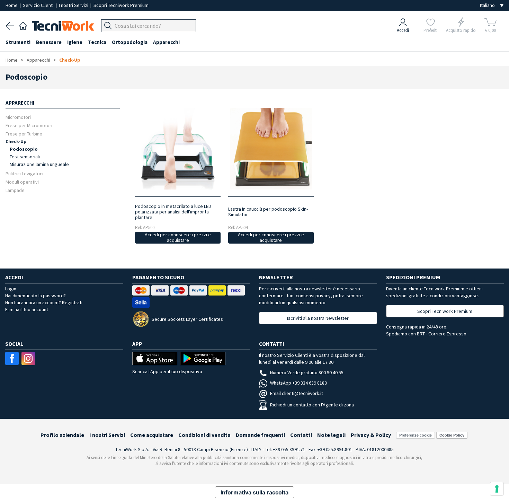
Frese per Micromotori (29, 125)
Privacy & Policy (371, 434)
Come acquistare (151, 434)
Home (12, 5)
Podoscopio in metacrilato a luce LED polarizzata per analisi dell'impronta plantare (173, 211)
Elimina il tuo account (26, 309)
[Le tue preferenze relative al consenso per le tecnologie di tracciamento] (496, 488)
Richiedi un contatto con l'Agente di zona (312, 405)
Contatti (301, 434)
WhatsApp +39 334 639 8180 (298, 383)
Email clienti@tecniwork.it (296, 393)
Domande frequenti (260, 434)
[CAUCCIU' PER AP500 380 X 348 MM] (271, 149)
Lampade (15, 190)
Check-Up (69, 60)
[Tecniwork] (23, 25)
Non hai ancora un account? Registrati (43, 302)
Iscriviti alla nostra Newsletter (318, 318)
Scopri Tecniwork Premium (121, 5)
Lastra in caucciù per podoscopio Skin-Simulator (268, 211)
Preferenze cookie (415, 435)
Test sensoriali (25, 156)
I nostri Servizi (74, 5)
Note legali (331, 434)
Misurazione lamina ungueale (39, 164)
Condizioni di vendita (204, 434)
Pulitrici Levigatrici (24, 173)
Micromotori (18, 117)
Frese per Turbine (24, 134)
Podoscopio (24, 149)
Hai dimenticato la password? (35, 295)
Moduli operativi (22, 182)
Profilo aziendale (62, 434)
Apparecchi (38, 60)
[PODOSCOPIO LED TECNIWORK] (178, 149)
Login (10, 288)
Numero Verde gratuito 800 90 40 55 (306, 372)
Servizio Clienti (39, 5)
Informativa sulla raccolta (254, 492)
